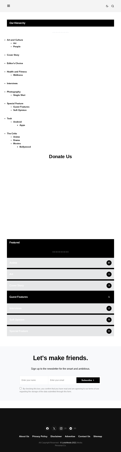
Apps (22, 125)
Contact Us (84, 436)
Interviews (12, 83)
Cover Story (13, 55)
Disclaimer (56, 436)
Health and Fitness (17, 71)
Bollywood (25, 147)
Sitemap (97, 436)
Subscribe (86, 380)
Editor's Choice (15, 63)
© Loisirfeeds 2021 (68, 443)
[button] (8, 6)
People (16, 46)
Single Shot (19, 95)
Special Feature (15, 103)
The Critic (12, 133)
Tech (9, 118)
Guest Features (21, 106)
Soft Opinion (20, 110)
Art (14, 43)
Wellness (18, 75)
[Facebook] (47, 428)
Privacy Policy (39, 436)
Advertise (70, 436)
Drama (16, 140)
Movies (17, 143)
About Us (24, 436)
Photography (14, 91)
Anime (16, 137)
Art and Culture (15, 40)
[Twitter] (54, 428)
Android (17, 122)
